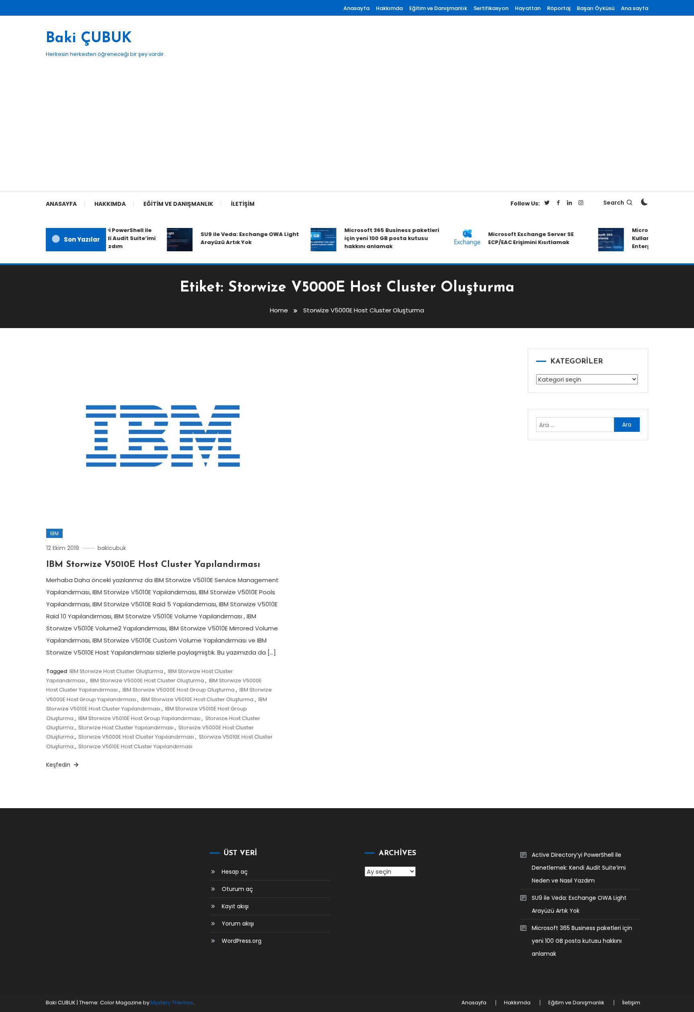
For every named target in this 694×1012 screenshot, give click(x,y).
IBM (54, 533)
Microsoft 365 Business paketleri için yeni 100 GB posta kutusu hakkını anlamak (382, 238)
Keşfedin (59, 765)
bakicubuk (112, 548)
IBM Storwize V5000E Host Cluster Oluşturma (147, 680)
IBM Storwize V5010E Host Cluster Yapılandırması (153, 564)
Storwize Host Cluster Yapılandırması (126, 727)
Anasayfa (356, 8)
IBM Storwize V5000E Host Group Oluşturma (178, 690)
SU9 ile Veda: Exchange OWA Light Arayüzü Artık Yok (241, 238)
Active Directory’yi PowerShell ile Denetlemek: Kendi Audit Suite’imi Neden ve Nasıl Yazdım (579, 868)
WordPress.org (241, 941)
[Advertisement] (347, 131)
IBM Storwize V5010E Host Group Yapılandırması (139, 718)
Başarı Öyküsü (595, 8)
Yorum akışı (238, 924)
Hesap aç (235, 872)
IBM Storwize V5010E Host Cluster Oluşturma (197, 699)
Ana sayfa (634, 8)
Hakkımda (389, 8)
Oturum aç (237, 889)
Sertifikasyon (491, 8)
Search (613, 203)
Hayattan (528, 8)
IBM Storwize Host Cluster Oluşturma (116, 671)
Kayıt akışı (235, 906)
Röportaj (558, 8)
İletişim (243, 204)
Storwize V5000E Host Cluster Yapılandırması (136, 737)
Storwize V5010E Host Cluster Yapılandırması (135, 746)
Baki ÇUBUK (89, 38)
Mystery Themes (172, 1002)
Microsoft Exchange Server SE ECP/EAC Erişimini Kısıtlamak (522, 238)
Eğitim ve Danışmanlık (438, 8)
